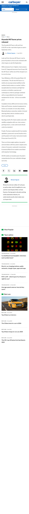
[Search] (26, 2)
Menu (3, 2)
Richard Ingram (11, 53)
